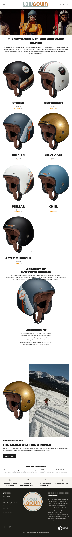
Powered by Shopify (44, 532)
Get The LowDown (8, 512)
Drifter (18, 154)
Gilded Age (54, 154)
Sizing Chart (6, 496)
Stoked (18, 102)
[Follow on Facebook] (4, 527)
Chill (53, 206)
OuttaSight (53, 102)
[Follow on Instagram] (9, 527)
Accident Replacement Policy (27, 484)
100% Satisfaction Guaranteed (44, 484)
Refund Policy (7, 509)
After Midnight (18, 258)
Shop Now (9, 456)
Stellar (18, 206)
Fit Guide (5, 500)
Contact (5, 506)
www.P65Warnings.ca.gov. (60, 472)
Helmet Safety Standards (10, 503)
